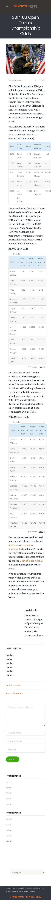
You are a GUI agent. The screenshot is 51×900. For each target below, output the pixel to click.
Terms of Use (17, 896)
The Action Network (14, 892)
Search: (16, 253)
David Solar (16, 80)
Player (13, 262)
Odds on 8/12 (40, 262)
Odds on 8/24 (32, 262)
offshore (13, 545)
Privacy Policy (33, 896)
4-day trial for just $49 (31, 560)
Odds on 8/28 (23, 262)
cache (8, 782)
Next (41, 367)
